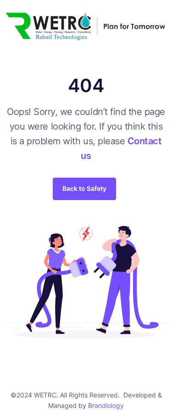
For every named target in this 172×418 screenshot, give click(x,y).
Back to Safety (84, 188)
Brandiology (106, 405)
